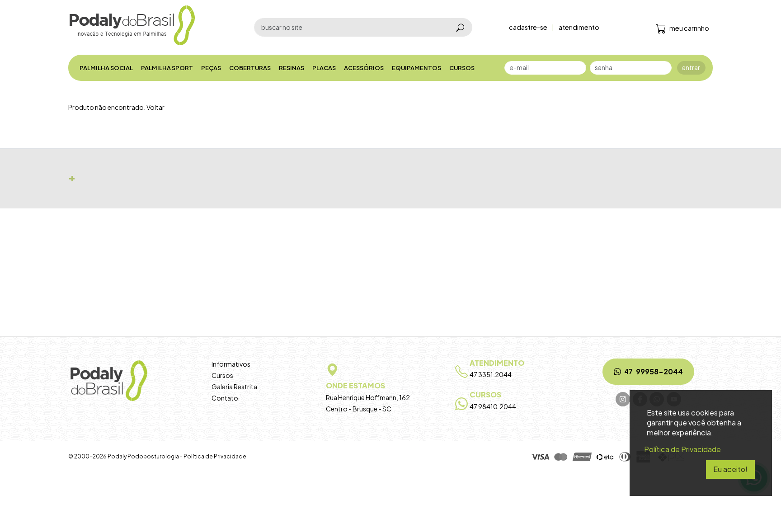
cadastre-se (528, 27)
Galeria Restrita (234, 386)
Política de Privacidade (214, 456)
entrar (691, 67)
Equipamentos (416, 67)
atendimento (579, 27)
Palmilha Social (106, 67)
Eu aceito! (730, 469)
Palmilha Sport (167, 67)
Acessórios (364, 67)
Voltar (155, 107)
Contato (225, 398)
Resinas (291, 67)
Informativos (231, 364)
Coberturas (250, 67)
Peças (211, 67)
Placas (324, 67)
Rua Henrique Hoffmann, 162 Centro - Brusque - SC (368, 396)
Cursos (462, 67)
